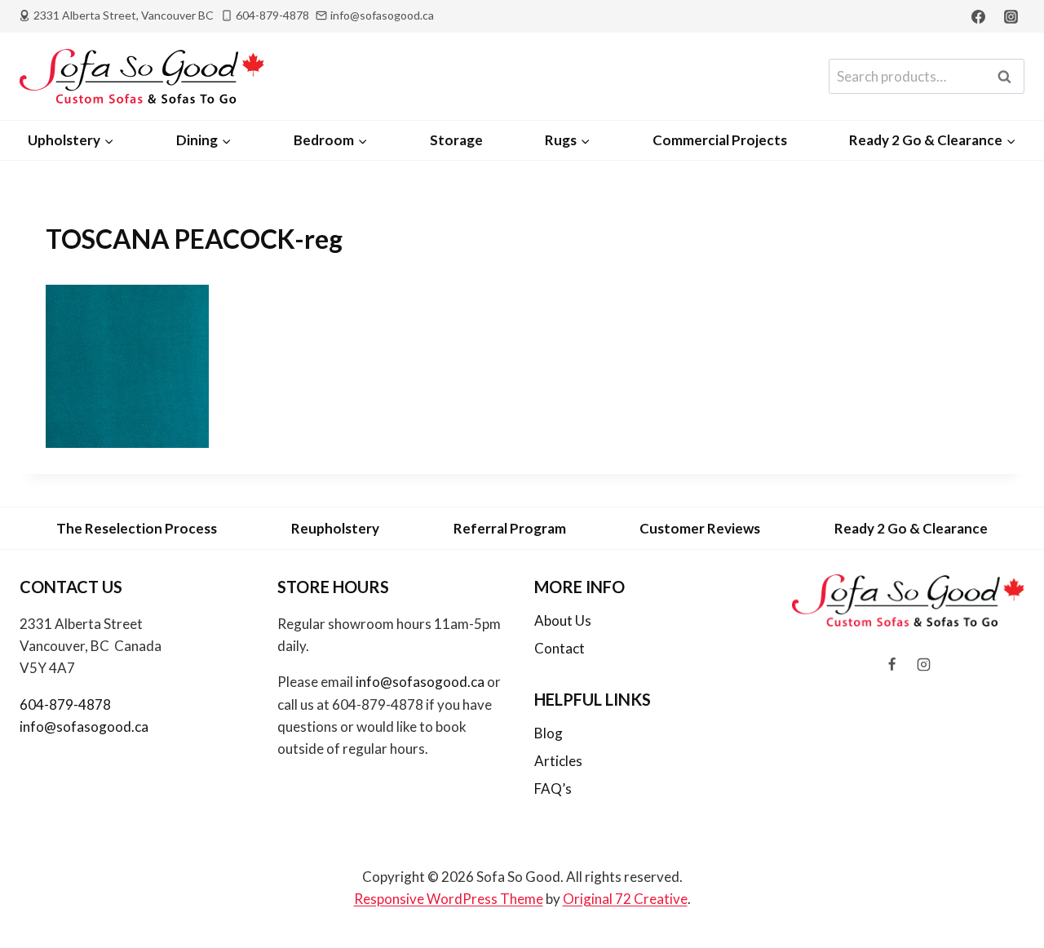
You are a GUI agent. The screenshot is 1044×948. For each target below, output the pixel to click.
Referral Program (509, 528)
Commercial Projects (719, 139)
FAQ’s (553, 788)
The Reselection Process (136, 528)
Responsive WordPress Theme (448, 898)
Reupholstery (335, 528)
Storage (456, 139)
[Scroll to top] (1004, 892)
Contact (559, 648)
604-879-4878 (65, 704)
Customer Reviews (699, 528)
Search (1008, 77)
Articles (558, 760)
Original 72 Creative (625, 898)
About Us (562, 620)
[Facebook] (979, 16)
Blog (548, 733)
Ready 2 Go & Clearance (911, 528)
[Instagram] (1010, 16)
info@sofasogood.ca (84, 726)
